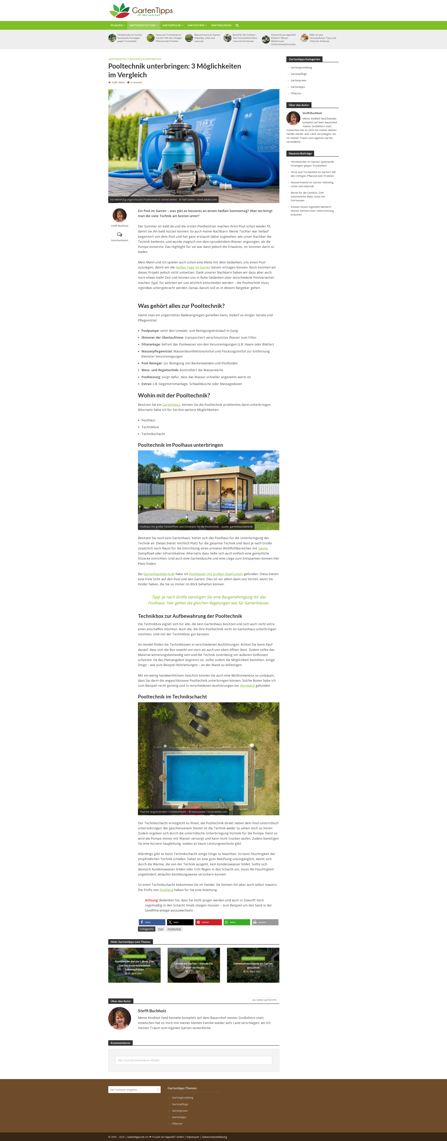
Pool (160, 929)
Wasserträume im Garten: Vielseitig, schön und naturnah (207, 38)
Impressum (192, 1136)
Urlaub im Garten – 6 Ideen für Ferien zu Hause (193, 965)
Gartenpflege (172, 25)
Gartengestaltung (143, 25)
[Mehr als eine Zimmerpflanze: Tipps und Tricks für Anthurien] (304, 38)
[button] (152, 922)
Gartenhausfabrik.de (159, 574)
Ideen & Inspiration (148, 59)
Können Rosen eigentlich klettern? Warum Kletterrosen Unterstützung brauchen (283, 39)
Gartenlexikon (221, 25)
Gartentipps (196, 25)
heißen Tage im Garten (193, 267)
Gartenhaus (171, 404)
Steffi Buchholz (119, 225)
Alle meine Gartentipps (264, 1000)
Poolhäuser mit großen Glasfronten (216, 574)
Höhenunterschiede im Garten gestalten (253, 965)
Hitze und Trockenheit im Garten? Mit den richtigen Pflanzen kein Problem (169, 38)
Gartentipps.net (136, 1136)
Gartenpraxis (298, 80)
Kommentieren (119, 240)
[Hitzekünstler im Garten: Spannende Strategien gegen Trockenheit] (112, 38)
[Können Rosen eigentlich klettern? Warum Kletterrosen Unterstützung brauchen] (265, 40)
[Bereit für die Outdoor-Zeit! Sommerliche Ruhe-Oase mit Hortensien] (227, 38)
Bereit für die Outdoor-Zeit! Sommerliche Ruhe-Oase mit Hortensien (245, 38)
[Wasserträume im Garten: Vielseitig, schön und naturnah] (189, 38)
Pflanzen (117, 25)
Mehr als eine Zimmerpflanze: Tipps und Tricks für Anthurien (323, 38)
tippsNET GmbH (175, 1136)
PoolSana (166, 890)
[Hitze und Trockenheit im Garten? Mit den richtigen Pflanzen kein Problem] (150, 38)
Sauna (262, 548)
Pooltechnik (174, 929)
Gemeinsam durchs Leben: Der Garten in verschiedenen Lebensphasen (134, 965)
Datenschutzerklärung (214, 1136)
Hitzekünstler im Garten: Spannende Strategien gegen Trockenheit (130, 38)
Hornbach (247, 685)
